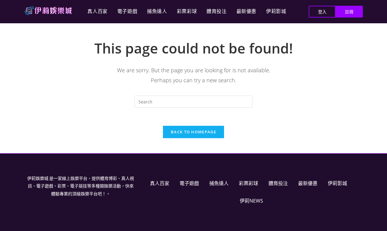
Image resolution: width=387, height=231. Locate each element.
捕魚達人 (157, 11)
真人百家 (97, 11)
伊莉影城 (276, 11)
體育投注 (216, 11)
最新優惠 (246, 11)
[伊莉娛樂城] (48, 10)
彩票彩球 (187, 11)
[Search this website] (193, 101)
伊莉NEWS (251, 200)
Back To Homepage (193, 132)
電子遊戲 (127, 11)
